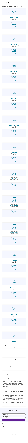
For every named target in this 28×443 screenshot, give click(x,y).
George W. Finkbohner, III (14, 205)
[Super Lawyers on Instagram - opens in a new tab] (13, 434)
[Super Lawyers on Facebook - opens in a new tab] (11, 434)
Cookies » (19, 440)
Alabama (11, 4)
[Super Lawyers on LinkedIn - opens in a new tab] (17, 434)
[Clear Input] (24, 414)
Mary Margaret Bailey (14, 17)
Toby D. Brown (14, 57)
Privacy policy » (15, 440)
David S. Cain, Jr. (14, 98)
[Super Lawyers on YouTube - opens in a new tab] (15, 434)
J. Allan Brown (14, 44)
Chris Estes (14, 192)
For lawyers (4, 426)
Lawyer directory (3, 4)
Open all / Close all (21, 372)
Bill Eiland (14, 178)
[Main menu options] (3, 2)
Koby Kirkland (14, 314)
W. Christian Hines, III (14, 287)
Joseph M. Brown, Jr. (14, 71)
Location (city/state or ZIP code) (6, 416)
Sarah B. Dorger (14, 152)
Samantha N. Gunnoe (14, 246)
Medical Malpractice (8, 4)
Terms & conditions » (10, 440)
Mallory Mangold (14, 341)
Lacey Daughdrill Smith (14, 138)
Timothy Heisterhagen (14, 273)
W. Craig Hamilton (14, 260)
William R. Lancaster (14, 327)
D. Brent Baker (14, 30)
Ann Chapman (14, 111)
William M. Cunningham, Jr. (14, 125)
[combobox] (14, 414)
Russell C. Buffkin (14, 84)
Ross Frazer (14, 219)
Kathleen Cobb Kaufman (14, 300)
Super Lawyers (4, 423)
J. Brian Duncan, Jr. (14, 165)
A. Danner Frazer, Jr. (14, 232)
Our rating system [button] (6, 368)
